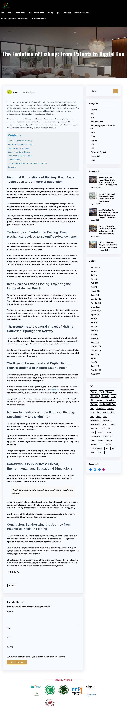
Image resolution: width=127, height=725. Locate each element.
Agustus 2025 (95, 314)
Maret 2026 (94, 287)
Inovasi (98, 416)
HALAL (93, 113)
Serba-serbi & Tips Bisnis (98, 152)
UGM (107, 448)
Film (98, 412)
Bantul (113, 396)
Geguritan (94, 109)
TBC (101, 444)
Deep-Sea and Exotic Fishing (18, 148)
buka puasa (99, 400)
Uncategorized (12, 585)
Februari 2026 (95, 291)
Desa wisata (94, 404)
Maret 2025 (94, 334)
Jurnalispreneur (107, 420)
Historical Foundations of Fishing (20, 141)
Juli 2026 (94, 271)
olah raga (94, 140)
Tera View (108, 444)
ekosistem (110, 408)
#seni (101, 392)
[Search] (115, 91)
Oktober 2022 (95, 374)
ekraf (92, 412)
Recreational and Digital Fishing (19, 156)
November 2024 (96, 350)
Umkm (92, 452)
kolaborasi (112, 424)
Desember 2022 (96, 370)
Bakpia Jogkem (94, 396)
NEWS (93, 136)
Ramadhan (109, 440)
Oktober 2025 (95, 307)
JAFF (105, 416)
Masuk (5, 24)
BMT (92, 400)
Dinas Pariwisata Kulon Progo (107, 404)
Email (9, 637)
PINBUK (93, 440)
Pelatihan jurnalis (95, 436)
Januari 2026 (95, 295)
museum (109, 432)
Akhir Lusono (109, 392)
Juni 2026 (94, 275)
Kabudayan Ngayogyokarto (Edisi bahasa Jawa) (102, 127)
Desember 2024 (96, 346)
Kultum (93, 132)
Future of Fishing (14, 160)
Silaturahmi (94, 444)
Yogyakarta (100, 452)
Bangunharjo (105, 396)
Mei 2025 (94, 326)
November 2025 (96, 303)
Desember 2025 (96, 299)
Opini (92, 144)
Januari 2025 (95, 342)
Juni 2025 (94, 322)
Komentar (10, 611)
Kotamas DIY (94, 428)
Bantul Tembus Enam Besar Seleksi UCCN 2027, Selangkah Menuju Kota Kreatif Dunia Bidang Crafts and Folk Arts (108, 213)
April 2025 (94, 330)
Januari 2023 (95, 366)
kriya (109, 428)
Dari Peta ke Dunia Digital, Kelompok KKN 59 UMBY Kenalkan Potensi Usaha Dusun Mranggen (107, 197)
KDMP (104, 424)
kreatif (102, 428)
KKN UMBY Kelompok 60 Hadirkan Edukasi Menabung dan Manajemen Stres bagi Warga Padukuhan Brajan (107, 230)
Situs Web (10, 647)
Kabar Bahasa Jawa (97, 121)
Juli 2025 (94, 318)
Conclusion (12, 167)
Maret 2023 (94, 362)
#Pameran (93, 392)
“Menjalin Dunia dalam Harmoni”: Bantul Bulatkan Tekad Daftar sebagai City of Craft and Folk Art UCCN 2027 (108, 181)
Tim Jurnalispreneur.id (96, 448)
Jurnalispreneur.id (95, 424)
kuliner (92, 432)
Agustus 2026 (95, 267)
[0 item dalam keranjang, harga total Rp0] (124, 18)
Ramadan (100, 440)
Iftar (92, 416)
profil (92, 148)
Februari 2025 (95, 338)
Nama (9, 628)
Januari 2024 (95, 354)
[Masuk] (118, 18)
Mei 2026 (94, 279)
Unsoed (93, 160)
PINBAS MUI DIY (107, 436)
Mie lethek (100, 432)
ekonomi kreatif (101, 408)
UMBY (113, 448)
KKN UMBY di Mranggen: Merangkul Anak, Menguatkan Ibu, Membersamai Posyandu (108, 244)
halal (112, 412)
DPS (92, 408)
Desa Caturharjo (110, 400)
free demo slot (54, 389)
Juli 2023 (94, 358)
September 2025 (96, 310)
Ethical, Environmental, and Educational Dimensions (27, 163)
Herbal (93, 117)
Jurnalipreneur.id (95, 420)
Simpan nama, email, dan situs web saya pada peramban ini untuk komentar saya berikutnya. (37, 656)
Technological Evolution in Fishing (20, 144)
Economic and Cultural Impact (19, 152)
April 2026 (94, 283)
